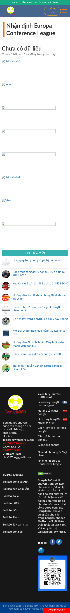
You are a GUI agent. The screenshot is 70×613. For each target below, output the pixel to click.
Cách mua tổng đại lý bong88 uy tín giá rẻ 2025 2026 (39, 273)
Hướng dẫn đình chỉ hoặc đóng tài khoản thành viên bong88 (38, 344)
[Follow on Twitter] (59, 542)
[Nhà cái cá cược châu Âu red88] (29, 155)
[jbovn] (29, 108)
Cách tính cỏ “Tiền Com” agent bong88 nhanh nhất (37, 309)
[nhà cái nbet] (29, 177)
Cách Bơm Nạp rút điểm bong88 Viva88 (37, 354)
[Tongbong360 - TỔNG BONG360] (20, 11)
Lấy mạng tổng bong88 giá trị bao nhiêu (37, 260)
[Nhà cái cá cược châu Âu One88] (29, 132)
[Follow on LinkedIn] (41, 550)
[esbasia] (29, 224)
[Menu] (64, 11)
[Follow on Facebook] (52, 542)
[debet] (29, 84)
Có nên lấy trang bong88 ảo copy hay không (40, 318)
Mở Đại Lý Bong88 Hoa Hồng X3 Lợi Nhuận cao (40, 332)
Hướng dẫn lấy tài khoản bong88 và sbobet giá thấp (40, 297)
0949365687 (56, 610)
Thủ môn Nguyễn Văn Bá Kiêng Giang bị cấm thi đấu (37, 367)
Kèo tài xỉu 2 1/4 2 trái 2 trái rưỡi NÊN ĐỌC (40, 283)
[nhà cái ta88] (29, 61)
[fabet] (29, 200)
